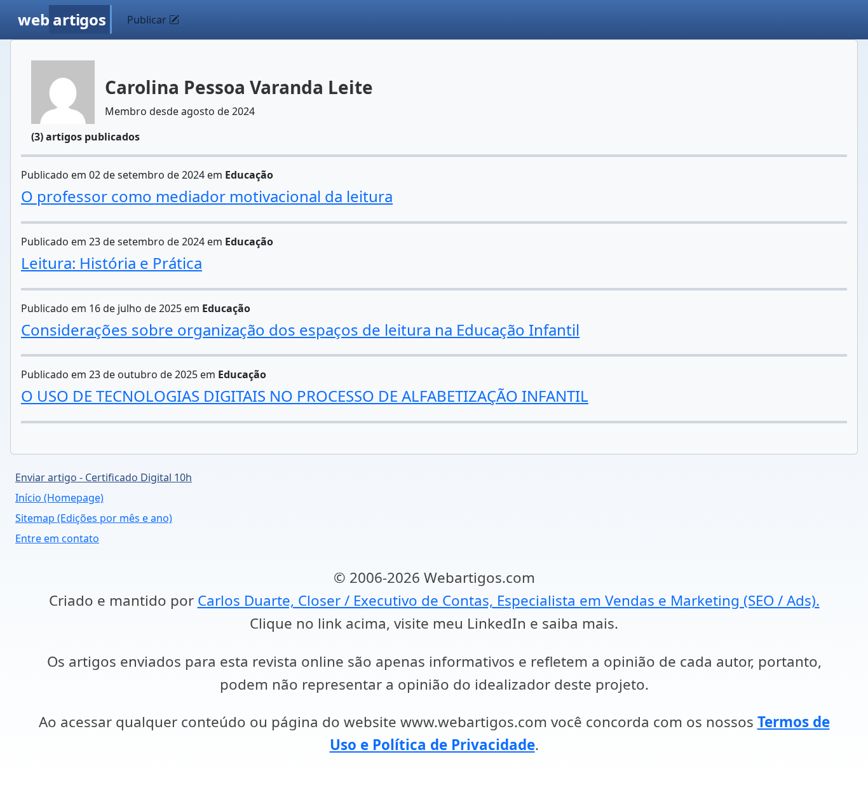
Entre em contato (57, 538)
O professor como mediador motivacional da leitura (207, 196)
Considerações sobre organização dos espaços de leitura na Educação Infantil (300, 329)
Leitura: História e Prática (111, 262)
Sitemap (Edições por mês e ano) (93, 518)
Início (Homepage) (59, 498)
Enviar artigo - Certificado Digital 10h (103, 477)
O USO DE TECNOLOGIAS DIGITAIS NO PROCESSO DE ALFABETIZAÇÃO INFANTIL (304, 395)
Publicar (148, 20)
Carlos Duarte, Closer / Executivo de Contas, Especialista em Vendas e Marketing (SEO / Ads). (509, 600)
